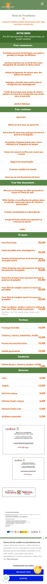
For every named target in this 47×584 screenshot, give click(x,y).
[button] (6, 578)
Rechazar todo (23, 572)
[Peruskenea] (8, 10)
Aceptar (23, 578)
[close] (43, 538)
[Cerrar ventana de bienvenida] (32, 560)
